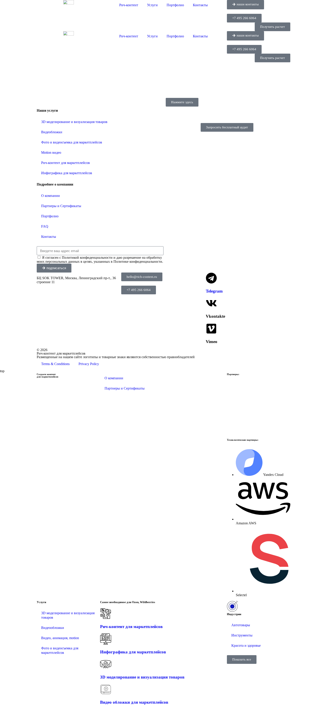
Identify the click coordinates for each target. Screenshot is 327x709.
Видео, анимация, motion (60, 638)
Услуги (152, 5)
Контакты (200, 5)
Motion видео (51, 152)
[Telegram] (211, 278)
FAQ (44, 226)
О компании (50, 196)
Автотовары (240, 625)
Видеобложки (51, 132)
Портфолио (175, 5)
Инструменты (241, 635)
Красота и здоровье (246, 645)
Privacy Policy (89, 364)
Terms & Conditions (55, 364)
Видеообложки (52, 628)
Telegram (214, 291)
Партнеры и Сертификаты (61, 206)
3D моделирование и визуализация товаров (74, 122)
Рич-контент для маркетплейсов (65, 163)
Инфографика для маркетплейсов (66, 173)
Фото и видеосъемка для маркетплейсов (71, 142)
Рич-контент (128, 5)
